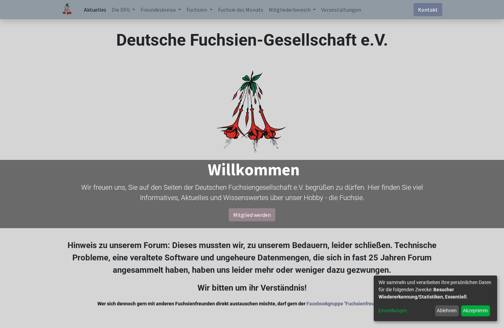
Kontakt (428, 9)
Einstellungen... (395, 310)
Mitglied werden (252, 214)
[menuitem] (95, 9)
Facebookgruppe (325, 303)
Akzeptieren (475, 310)
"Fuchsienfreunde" (364, 303)
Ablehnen (447, 310)
